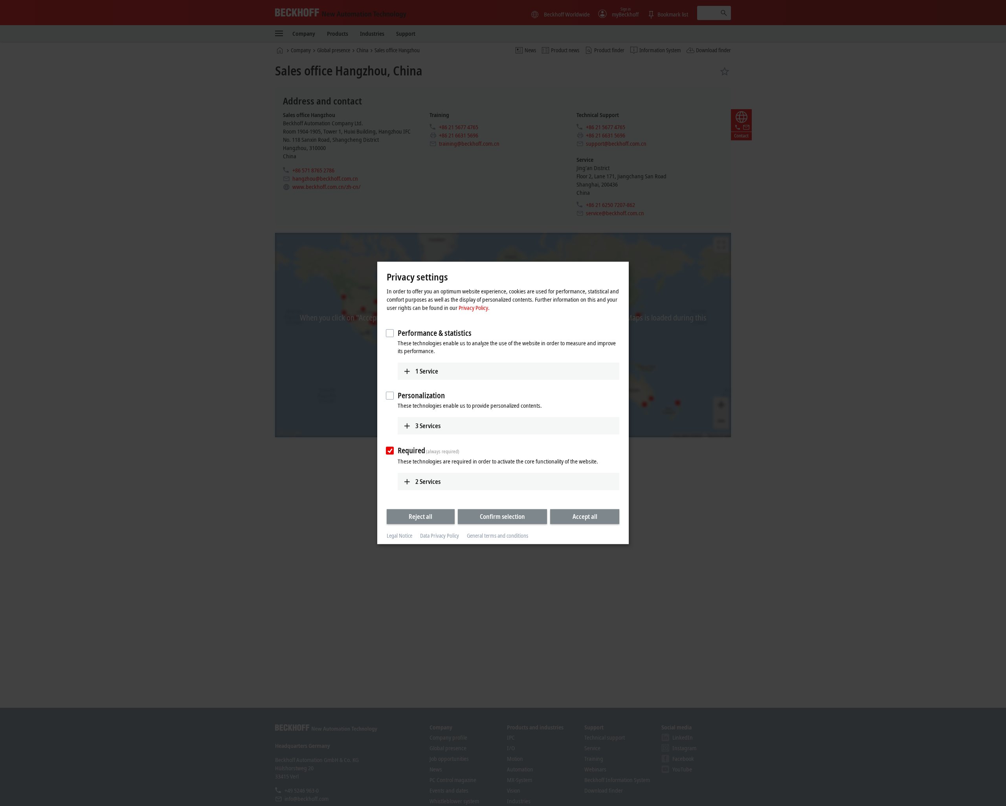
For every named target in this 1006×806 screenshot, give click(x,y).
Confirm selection (502, 516)
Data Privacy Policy (439, 535)
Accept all (585, 516)
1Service (426, 371)
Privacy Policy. (474, 307)
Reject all (420, 516)
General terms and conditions (497, 535)
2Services (428, 481)
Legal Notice (399, 535)
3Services (428, 425)
